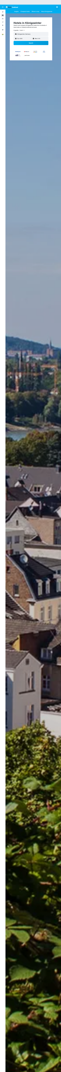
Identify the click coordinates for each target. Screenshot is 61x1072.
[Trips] (3, 29)
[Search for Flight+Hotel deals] (3, 22)
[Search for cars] (3, 18)
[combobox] (19, 30)
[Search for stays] (3, 15)
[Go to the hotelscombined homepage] (12, 7)
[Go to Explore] (3, 25)
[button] (2, 7)
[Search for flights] (3, 12)
